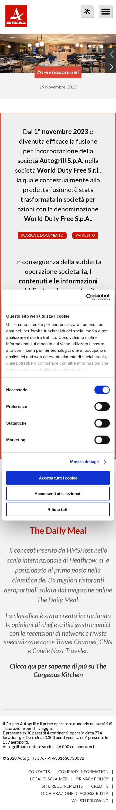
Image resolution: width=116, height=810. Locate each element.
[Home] (16, 18)
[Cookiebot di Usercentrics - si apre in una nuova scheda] (86, 297)
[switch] (102, 406)
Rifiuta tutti (58, 509)
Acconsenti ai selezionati (58, 493)
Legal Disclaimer (49, 778)
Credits (99, 786)
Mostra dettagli (84, 461)
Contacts (39, 771)
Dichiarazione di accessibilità (74, 793)
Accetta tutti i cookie (58, 477)
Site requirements (62, 786)
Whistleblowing (89, 800)
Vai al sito (85, 235)
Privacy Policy (92, 778)
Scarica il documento (42, 235)
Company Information (83, 771)
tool (84, 21)
